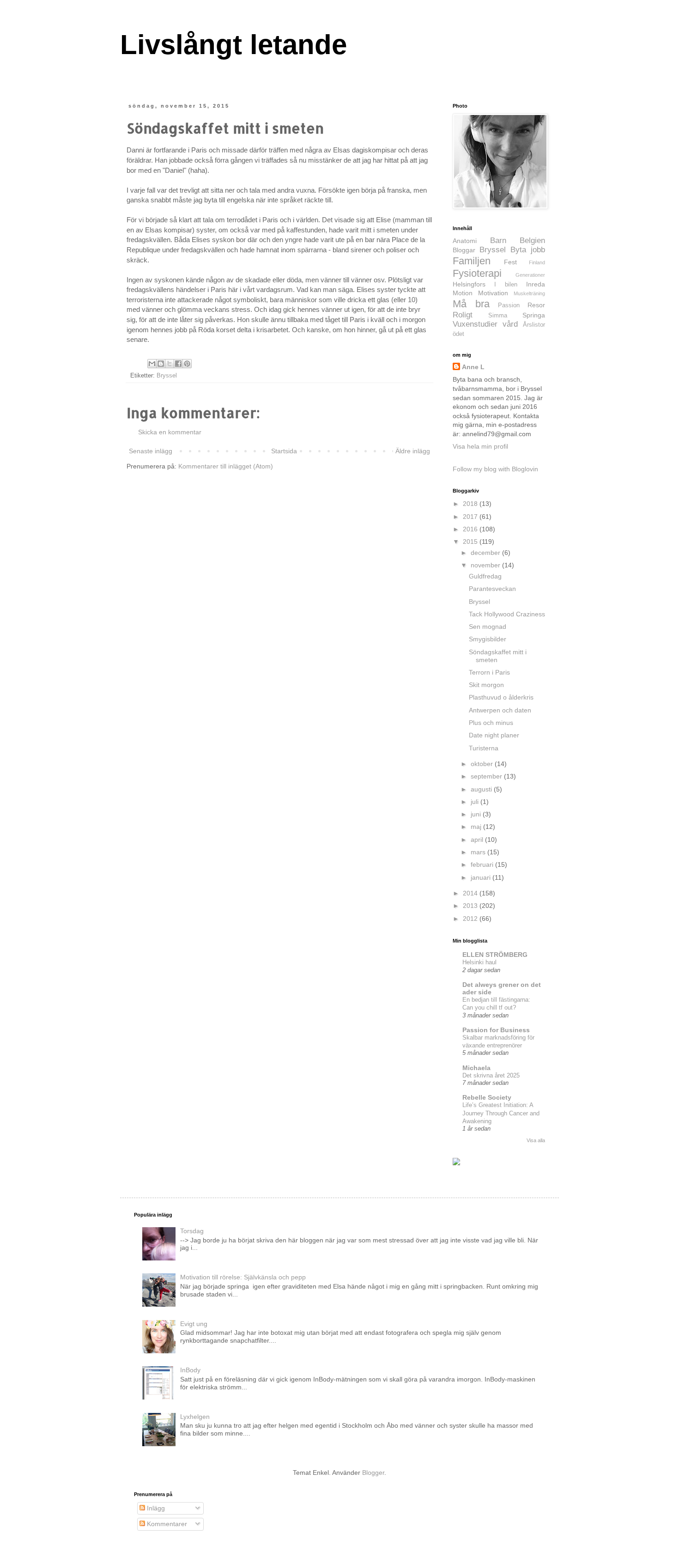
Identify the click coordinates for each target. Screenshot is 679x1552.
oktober (483, 763)
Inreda (535, 284)
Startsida (284, 451)
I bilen (505, 284)
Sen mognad (487, 626)
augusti (482, 789)
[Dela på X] (169, 363)
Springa (533, 315)
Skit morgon (486, 684)
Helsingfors (469, 284)
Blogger (373, 1472)
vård (510, 324)
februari (483, 864)
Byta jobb (527, 249)
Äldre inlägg (412, 451)
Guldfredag (485, 576)
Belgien (532, 240)
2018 (471, 503)
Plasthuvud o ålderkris (501, 697)
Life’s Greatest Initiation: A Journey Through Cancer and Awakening (501, 1113)
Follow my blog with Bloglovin (495, 469)
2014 (471, 893)
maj (477, 826)
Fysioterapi (477, 273)
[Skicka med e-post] (152, 363)
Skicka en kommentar (169, 432)
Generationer (530, 275)
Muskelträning (529, 293)
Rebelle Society (486, 1097)
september (487, 776)
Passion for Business (496, 1030)
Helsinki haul (479, 962)
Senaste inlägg (150, 451)
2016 (471, 529)
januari (481, 877)
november (486, 565)
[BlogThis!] (160, 363)
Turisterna (483, 748)
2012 (471, 918)
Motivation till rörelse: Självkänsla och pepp (243, 1277)
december (486, 552)
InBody (190, 1370)
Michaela (476, 1067)
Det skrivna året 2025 (491, 1075)
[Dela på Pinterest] (187, 363)
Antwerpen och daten (500, 710)
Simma (497, 315)
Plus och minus (491, 722)
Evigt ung (193, 1323)
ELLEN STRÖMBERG (494, 954)
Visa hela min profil (480, 446)
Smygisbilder (487, 639)
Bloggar (464, 250)
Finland (537, 262)
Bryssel (167, 375)
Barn (498, 240)
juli (475, 801)
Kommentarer (166, 1524)
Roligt (463, 314)
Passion (509, 305)
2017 (471, 516)
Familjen (472, 261)
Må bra (471, 304)
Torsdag (192, 1231)
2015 (471, 541)
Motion (463, 293)
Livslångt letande (233, 44)
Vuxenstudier (475, 324)
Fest (510, 262)
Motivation (493, 293)
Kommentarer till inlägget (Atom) (225, 466)
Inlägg (155, 1508)
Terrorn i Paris (489, 672)
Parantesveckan (492, 588)
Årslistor (534, 325)
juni (477, 814)
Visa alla (536, 1140)
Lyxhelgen (195, 1416)
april (478, 839)
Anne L (473, 367)
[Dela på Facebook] (178, 363)
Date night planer (494, 735)
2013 (471, 905)
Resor (536, 305)
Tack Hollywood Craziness (507, 614)
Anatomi (465, 240)
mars (479, 852)
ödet (458, 334)
